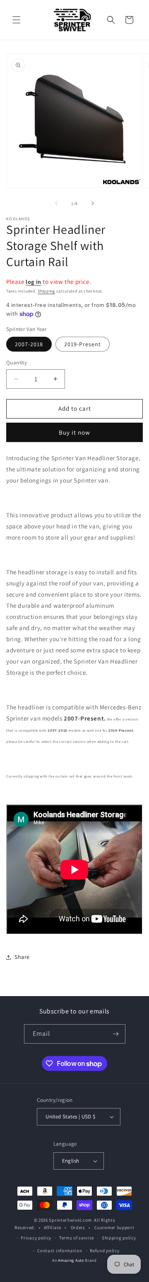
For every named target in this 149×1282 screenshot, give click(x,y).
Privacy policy (36, 1238)
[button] (16, 20)
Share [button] (22, 957)
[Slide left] (56, 203)
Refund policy (104, 1250)
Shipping (46, 291)
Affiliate (52, 1227)
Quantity (16, 362)
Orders (78, 1227)
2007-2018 (29, 344)
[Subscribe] (116, 1034)
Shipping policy (119, 1238)
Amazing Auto (71, 1260)
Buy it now (74, 432)
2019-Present (82, 344)
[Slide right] (93, 203)
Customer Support (114, 1227)
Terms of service (76, 1238)
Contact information (59, 1250)
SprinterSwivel (65, 1220)
